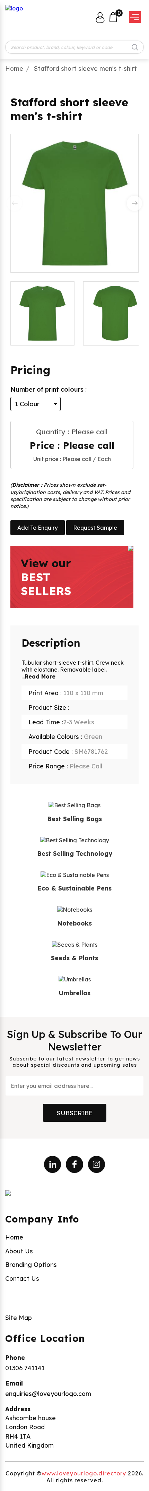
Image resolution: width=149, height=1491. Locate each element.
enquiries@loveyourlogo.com (48, 1393)
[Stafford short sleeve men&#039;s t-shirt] (115, 313)
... (38, 676)
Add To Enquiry (37, 527)
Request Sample (95, 527)
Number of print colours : (48, 389)
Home (14, 68)
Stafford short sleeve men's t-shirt (85, 68)
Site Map (18, 1317)
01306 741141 (25, 1368)
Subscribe (75, 1113)
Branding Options (31, 1264)
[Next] (134, 203)
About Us (19, 1251)
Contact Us (22, 1278)
